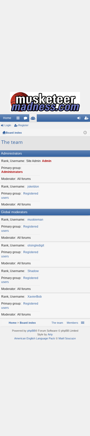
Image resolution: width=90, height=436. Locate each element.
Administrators (11, 153)
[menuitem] (71, 322)
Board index (14, 132)
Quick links (19, 119)
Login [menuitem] (79, 119)
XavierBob (35, 296)
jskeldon (33, 186)
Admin (46, 161)
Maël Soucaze (67, 338)
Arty (50, 334)
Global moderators (14, 212)
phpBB (31, 330)
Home (7, 118)
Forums (26, 119)
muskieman (35, 219)
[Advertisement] (45, 44)
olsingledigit (36, 245)
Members (34, 119)
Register (23, 125)
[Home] (45, 101)
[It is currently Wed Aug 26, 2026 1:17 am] (85, 132)
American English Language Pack (34, 338)
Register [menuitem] (87, 119)
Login (7, 125)
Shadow (33, 271)
